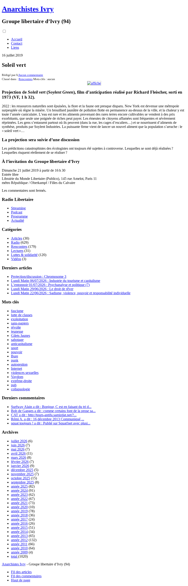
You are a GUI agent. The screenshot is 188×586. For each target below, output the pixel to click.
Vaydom (17, 377)
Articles (16, 238)
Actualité (17, 220)
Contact (16, 43)
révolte (16, 327)
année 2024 (19, 490)
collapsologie (20, 389)
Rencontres (26, 79)
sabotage (17, 340)
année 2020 (19, 507)
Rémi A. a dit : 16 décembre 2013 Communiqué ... (47, 419)
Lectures (17, 251)
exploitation (19, 319)
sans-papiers (20, 323)
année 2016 (19, 523)
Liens (15, 47)
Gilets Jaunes (20, 336)
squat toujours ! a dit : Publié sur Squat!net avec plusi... (50, 423)
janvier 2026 (20, 466)
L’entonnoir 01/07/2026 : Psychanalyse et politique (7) (50, 285)
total (14, 556)
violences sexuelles (25, 373)
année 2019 (19, 511)
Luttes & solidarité (24, 255)
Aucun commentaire (30, 75)
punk (14, 360)
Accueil (16, 39)
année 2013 (19, 536)
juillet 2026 (19, 441)
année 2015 (19, 527)
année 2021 (19, 503)
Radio (15, 242)
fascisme (17, 311)
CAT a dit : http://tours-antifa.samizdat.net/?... (44, 415)
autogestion (19, 364)
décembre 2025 (22, 470)
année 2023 (19, 495)
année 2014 (19, 532)
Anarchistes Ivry (28, 9)
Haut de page (20, 580)
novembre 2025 (22, 474)
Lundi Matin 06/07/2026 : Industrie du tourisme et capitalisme (55, 281)
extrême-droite (21, 381)
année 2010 (19, 548)
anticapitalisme (21, 344)
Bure (14, 356)
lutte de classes (21, 315)
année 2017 (19, 519)
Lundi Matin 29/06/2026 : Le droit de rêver (42, 289)
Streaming (18, 208)
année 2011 (19, 544)
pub (14, 385)
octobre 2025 (20, 478)
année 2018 (19, 515)
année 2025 (19, 486)
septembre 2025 (22, 482)
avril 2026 (18, 453)
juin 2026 (18, 445)
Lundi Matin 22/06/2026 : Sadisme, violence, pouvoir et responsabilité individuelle (70, 293)
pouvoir (16, 352)
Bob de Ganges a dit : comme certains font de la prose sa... (53, 411)
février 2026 (20, 462)
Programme (19, 216)
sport (14, 348)
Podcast (16, 212)
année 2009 (19, 552)
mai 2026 (18, 449)
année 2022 (19, 499)
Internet (16, 368)
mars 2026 (18, 457)
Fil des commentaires (26, 576)
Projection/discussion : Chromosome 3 (38, 276)
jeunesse (17, 331)
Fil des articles (21, 572)
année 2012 (19, 540)
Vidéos (16, 259)
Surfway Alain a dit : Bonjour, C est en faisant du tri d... (51, 407)
